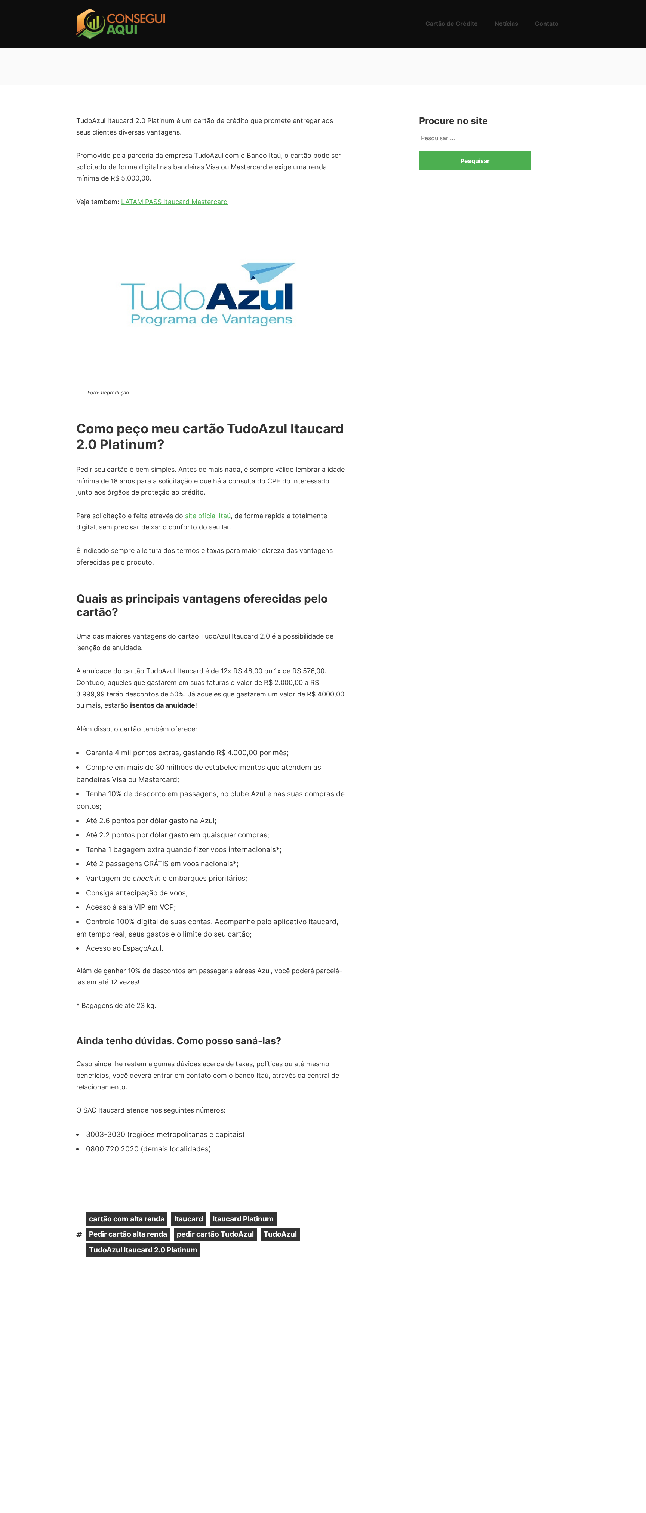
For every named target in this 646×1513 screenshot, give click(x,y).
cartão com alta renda (126, 1218)
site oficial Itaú (208, 516)
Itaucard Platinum (243, 1218)
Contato (547, 23)
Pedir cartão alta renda (128, 1234)
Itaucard (188, 1218)
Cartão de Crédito (451, 23)
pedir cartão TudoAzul (215, 1234)
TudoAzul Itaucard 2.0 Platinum (143, 1249)
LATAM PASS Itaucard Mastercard (174, 202)
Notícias (506, 23)
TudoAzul (280, 1234)
